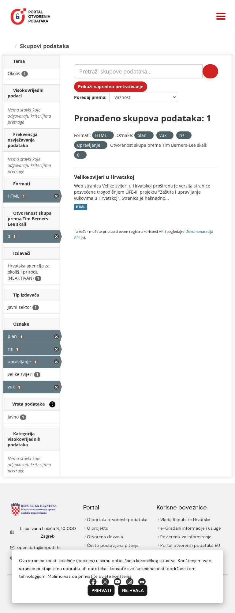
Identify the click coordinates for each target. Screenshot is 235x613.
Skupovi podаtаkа (44, 46)
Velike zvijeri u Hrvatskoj (104, 177)
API (161, 231)
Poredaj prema (89, 97)
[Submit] (210, 71)
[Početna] (9, 46)
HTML (80, 207)
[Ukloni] (109, 135)
